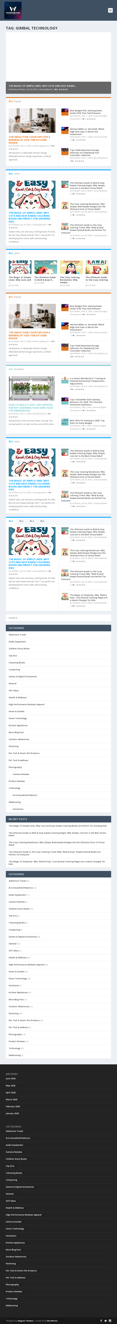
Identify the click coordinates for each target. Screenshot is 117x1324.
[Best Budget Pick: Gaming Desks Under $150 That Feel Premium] (64, 112)
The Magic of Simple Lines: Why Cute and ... (20, 280)
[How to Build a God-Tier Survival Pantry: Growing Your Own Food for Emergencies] (32, 388)
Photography (15, 767)
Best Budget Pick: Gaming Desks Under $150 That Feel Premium (86, 111)
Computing (14, 669)
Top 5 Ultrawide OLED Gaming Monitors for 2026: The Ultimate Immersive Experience (86, 402)
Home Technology (18, 718)
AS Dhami (21, 89)
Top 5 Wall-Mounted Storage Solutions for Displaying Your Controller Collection (84, 153)
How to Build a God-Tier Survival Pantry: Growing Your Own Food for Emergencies (31, 407)
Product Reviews (17, 781)
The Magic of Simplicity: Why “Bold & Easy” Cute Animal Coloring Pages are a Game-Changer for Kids (88, 598)
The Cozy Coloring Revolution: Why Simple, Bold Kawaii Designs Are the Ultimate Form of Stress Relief (87, 206)
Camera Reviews (21, 774)
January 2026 (12, 1113)
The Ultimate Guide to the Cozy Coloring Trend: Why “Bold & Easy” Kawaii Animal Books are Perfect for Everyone (83, 229)
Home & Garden (100, 137)
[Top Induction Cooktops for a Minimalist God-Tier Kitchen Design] (32, 120)
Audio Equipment (17, 641)
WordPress (52, 1320)
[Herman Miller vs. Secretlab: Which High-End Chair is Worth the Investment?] (64, 130)
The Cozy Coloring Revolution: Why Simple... (70, 280)
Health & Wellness (18, 697)
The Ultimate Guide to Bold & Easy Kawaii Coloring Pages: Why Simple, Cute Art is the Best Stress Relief (87, 185)
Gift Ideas (14, 690)
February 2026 (13, 1106)
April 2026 (11, 1092)
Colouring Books (45, 89)
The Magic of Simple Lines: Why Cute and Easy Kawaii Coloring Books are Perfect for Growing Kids (29, 217)
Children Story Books (19, 648)
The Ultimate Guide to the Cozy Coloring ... (97, 280)
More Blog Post (100, 158)
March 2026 (11, 1099)
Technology (14, 788)
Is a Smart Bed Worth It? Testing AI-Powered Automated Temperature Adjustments (88, 381)
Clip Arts (13, 655)
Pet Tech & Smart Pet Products (24, 753)
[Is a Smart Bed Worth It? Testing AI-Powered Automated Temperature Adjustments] (64, 379)
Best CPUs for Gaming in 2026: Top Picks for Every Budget (87, 421)
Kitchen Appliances (40, 146)
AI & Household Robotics (25, 795)
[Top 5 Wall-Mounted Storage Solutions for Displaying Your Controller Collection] (64, 151)
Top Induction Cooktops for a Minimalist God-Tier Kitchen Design (29, 139)
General (12, 683)
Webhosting (15, 802)
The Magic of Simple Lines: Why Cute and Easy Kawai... (43, 85)
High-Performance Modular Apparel (26, 704)
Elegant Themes (25, 1320)
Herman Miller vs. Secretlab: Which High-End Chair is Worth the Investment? (87, 131)
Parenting (14, 746)
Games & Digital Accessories (23, 676)
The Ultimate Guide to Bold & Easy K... (45, 278)
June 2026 (10, 1078)
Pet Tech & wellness (18, 760)
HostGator (18, 809)
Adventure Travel (17, 634)
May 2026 (10, 1085)
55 (51, 146)
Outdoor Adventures (19, 739)
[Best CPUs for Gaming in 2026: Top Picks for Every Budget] (64, 422)
